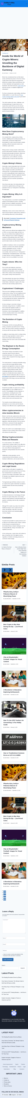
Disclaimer (6, 1084)
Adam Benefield (8, 598)
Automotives (7, 1069)
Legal (24, 1066)
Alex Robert (6, 73)
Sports (16, 1064)
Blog (15, 1069)
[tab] (4, 891)
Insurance (22, 1069)
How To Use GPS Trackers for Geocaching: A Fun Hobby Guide (13, 722)
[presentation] (14, 580)
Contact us (6, 1080)
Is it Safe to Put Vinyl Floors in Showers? (6, 547)
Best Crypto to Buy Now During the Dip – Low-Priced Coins (13, 627)
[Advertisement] (14, 22)
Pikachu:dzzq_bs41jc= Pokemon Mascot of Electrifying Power (11, 594)
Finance (19, 1066)
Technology (5, 53)
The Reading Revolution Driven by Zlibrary (12, 977)
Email (4, 944)
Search (3, 965)
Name (4, 938)
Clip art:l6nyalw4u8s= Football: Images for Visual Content (12, 659)
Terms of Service (8, 1086)
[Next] (10, 570)
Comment (5, 919)
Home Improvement (7, 1064)
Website (5, 950)
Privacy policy (7, 1082)
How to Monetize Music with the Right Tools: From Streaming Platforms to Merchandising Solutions (20, 550)
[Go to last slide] (4, 570)
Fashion (23, 1064)
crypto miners (21, 85)
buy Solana (5, 376)
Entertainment (12, 1066)
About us (6, 1078)
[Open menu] (26, 4)
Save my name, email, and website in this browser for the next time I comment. (13, 955)
